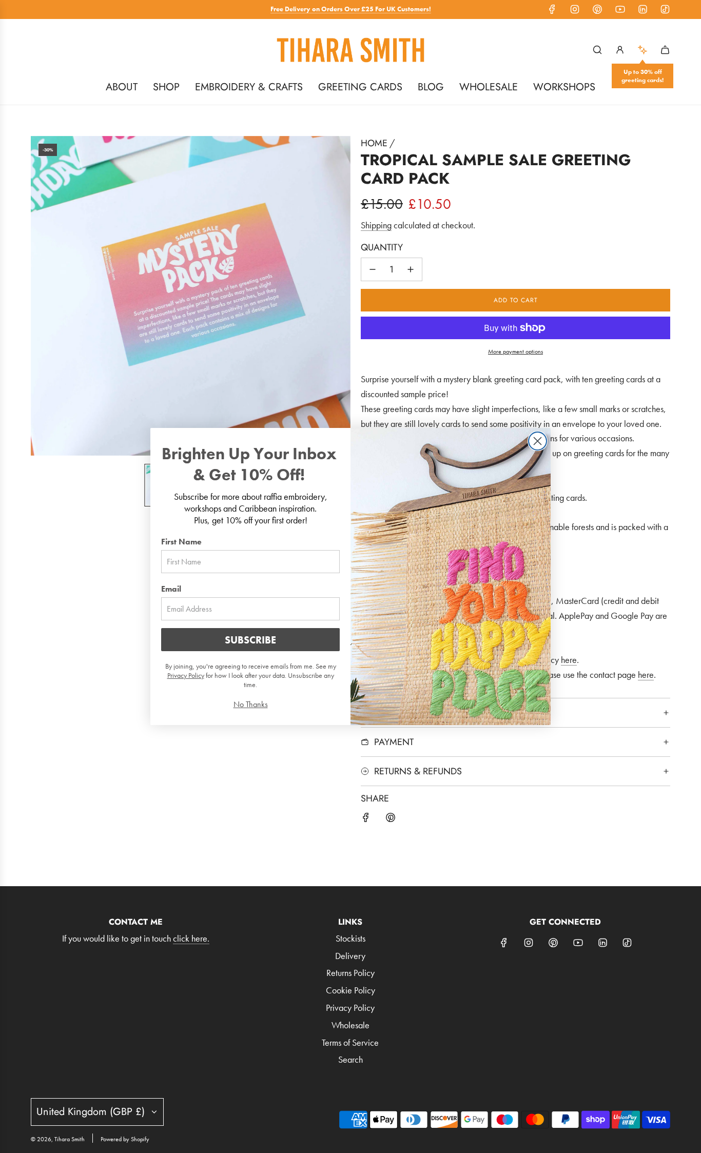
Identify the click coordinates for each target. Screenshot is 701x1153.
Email (171, 588)
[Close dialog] (538, 441)
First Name (181, 541)
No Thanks (250, 704)
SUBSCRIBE (250, 640)
